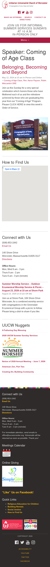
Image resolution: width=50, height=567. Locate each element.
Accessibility (25, 549)
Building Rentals (15, 507)
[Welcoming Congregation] (31, 524)
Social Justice (14, 510)
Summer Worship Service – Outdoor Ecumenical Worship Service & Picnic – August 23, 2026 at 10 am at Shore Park (22, 287)
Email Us (6, 246)
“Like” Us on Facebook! (17, 492)
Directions (25, 19)
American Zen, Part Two (13, 367)
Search (28, 17)
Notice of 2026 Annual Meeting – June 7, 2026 (23, 361)
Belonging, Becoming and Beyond (24, 69)
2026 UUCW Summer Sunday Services (20, 335)
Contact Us (40, 17)
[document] (25, 213)
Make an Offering (13, 17)
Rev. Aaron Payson (31, 80)
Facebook (25, 561)
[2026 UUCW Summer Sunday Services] (25, 347)
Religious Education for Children (23, 504)
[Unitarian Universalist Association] (13, 524)
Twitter (25, 557)
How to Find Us (15, 512)
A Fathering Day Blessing (14, 330)
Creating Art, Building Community (18, 372)
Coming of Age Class (13, 80)
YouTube (25, 553)
